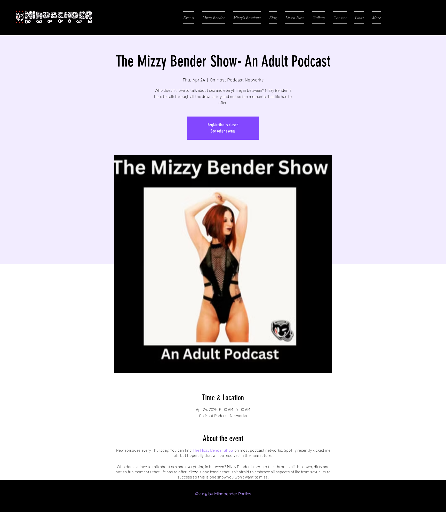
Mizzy (204, 450)
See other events (223, 131)
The (196, 450)
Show (229, 450)
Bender (216, 450)
